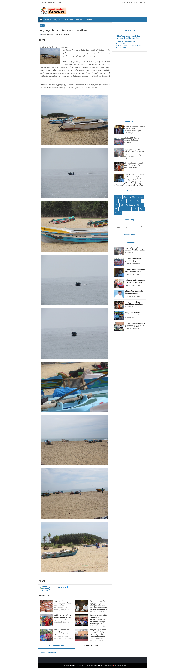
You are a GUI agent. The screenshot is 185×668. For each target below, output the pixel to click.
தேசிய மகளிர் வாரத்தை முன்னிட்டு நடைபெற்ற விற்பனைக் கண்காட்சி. (61, 632)
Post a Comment (48, 652)
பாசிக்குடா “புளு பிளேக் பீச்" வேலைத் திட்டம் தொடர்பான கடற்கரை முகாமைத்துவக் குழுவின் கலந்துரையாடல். (98, 633)
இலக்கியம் (133, 197)
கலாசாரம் (140, 197)
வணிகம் (42, 25)
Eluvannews (74, 665)
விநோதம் (142, 209)
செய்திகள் (57, 20)
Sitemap (142, 2)
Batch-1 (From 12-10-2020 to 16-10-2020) (128, 46)
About (123, 2)
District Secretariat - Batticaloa (126, 42)
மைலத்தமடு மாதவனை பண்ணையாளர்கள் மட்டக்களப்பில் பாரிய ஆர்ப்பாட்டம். (135, 314)
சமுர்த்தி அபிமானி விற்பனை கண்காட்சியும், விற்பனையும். (63, 616)
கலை (116, 201)
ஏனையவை (80, 20)
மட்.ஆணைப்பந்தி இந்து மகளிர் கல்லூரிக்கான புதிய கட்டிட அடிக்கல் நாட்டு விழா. (133, 165)
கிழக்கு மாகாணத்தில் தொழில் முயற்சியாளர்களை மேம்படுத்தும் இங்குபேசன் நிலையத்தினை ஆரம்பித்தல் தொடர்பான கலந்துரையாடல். (99, 605)
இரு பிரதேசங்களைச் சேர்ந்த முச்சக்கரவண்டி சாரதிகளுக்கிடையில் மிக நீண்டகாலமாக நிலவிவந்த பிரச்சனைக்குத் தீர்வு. (98, 619)
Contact (129, 2)
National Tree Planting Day (127, 38)
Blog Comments (57, 645)
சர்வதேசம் (90, 20)
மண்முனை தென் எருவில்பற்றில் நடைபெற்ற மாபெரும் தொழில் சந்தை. (135, 281)
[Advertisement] (130, 85)
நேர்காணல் (140, 205)
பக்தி (116, 209)
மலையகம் (122, 209)
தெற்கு (122, 205)
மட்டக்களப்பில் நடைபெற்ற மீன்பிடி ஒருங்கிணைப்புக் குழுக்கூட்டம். (135, 324)
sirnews (62, 588)
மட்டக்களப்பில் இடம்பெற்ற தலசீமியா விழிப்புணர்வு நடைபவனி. (132, 140)
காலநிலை (130, 201)
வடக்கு (129, 209)
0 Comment (66, 34)
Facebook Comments (94, 645)
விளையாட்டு (118, 213)
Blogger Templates (98, 665)
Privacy (136, 2)
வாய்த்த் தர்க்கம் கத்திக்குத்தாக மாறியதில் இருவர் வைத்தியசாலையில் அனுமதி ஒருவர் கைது (134, 129)
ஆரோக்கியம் (118, 197)
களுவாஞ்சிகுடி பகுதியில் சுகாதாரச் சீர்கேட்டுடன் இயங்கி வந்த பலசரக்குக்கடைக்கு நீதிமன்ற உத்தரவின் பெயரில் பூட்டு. (134, 153)
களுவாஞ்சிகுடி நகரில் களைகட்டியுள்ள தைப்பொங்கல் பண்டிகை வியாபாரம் (63, 603)
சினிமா (116, 205)
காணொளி (48, 20)
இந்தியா (126, 197)
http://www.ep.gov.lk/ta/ (128, 36)
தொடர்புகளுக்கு (68, 20)
